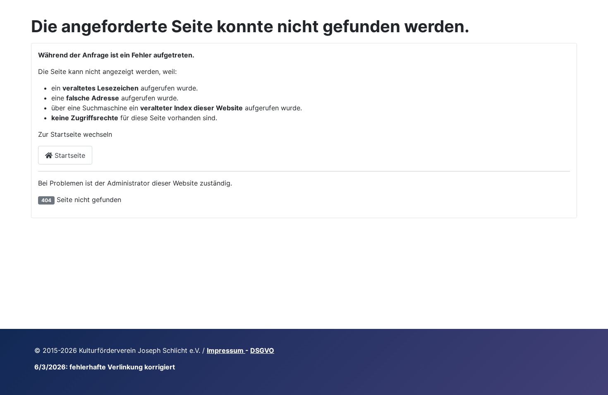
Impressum (226, 350)
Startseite (69, 155)
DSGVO (262, 350)
